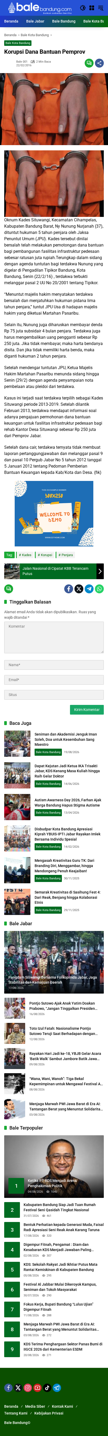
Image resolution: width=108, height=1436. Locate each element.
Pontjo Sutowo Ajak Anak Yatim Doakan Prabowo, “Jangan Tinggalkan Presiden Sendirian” (62, 1006)
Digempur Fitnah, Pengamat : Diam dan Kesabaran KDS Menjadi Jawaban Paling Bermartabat (57, 1247)
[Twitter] (78, 588)
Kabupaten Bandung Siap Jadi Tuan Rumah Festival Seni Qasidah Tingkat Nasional (60, 1207)
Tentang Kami (16, 1413)
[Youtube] (37, 1388)
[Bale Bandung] (39, 8)
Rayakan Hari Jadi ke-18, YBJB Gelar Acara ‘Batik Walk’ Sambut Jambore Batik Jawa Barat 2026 (65, 1056)
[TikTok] (47, 1388)
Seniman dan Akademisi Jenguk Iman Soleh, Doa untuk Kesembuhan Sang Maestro (66, 739)
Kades (26, 555)
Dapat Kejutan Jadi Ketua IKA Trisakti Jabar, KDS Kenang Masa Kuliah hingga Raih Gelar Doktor (67, 771)
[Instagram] (28, 1388)
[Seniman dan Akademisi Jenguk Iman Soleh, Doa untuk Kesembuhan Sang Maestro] (17, 744)
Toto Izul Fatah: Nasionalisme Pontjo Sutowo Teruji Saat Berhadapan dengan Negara (62, 1031)
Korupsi (46, 555)
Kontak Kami (62, 1406)
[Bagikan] (99, 63)
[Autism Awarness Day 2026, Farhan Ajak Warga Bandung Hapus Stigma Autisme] (17, 807)
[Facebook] (68, 588)
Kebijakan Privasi (48, 1413)
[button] (83, 8)
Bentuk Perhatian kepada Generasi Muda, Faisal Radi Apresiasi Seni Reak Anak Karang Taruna (64, 1227)
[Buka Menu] (92, 8)
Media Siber (35, 1406)
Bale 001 (22, 61)
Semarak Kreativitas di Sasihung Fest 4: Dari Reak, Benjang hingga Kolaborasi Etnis (68, 897)
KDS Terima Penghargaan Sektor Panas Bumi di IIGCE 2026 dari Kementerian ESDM (63, 1346)
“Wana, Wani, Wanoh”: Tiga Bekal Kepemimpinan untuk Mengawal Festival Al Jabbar (65, 1082)
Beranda (11, 1406)
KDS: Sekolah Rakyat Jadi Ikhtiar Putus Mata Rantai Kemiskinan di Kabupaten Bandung (61, 1267)
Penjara (67, 555)
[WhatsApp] (99, 588)
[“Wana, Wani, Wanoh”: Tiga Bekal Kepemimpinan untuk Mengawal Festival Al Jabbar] (14, 1083)
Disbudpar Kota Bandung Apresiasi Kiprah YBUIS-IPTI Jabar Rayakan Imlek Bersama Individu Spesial (67, 834)
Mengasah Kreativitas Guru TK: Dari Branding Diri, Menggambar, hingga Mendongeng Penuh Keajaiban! (64, 865)
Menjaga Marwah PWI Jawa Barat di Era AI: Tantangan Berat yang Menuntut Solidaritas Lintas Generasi (65, 1107)
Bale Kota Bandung (18, 43)
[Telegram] (89, 588)
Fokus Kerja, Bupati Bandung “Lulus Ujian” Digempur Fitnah (58, 1307)
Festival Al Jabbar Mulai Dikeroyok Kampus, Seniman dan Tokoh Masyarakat (60, 1287)
